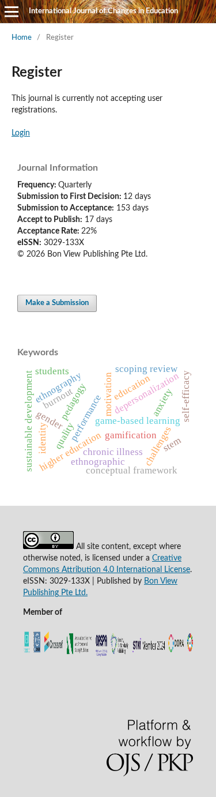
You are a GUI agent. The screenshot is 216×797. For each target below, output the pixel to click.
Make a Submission (57, 303)
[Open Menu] (11, 11)
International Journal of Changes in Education (103, 11)
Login (21, 133)
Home (22, 38)
